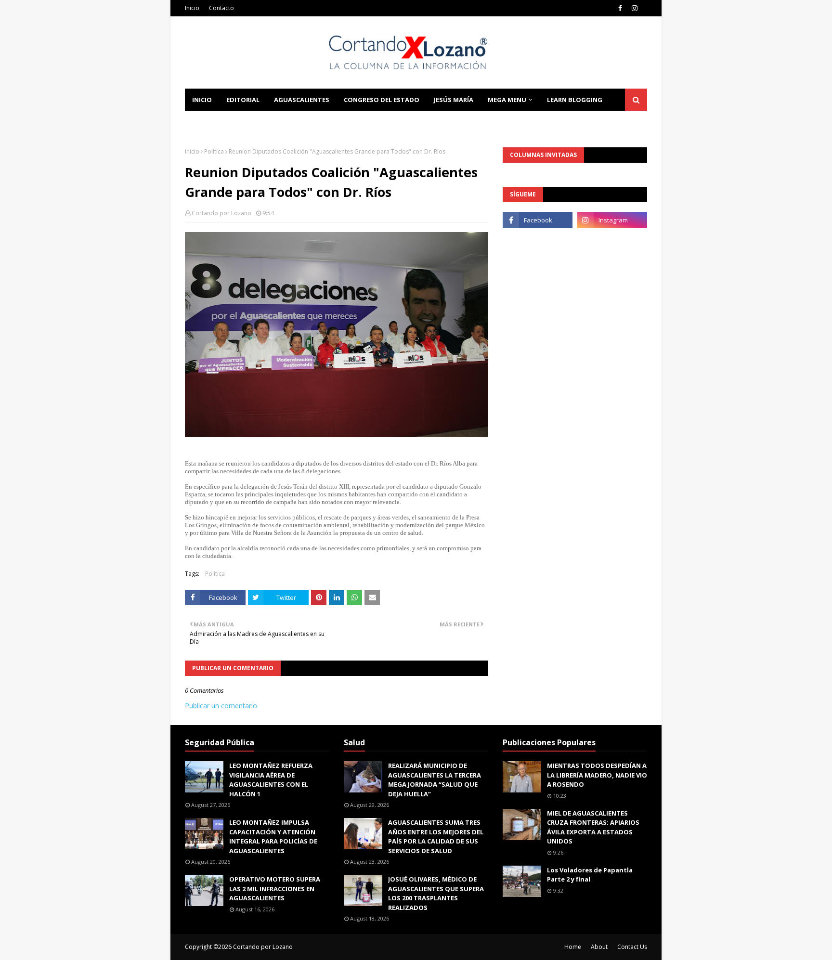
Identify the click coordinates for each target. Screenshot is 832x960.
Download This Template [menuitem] (315, 121)
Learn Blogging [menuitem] (574, 99)
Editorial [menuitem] (243, 99)
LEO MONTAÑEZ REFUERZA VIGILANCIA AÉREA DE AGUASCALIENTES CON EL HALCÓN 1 (270, 779)
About (599, 947)
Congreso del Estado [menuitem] (381, 99)
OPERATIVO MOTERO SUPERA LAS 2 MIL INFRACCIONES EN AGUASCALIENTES (274, 888)
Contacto (221, 8)
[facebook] (620, 8)
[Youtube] (537, 241)
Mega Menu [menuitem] (507, 99)
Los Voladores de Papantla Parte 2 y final (590, 875)
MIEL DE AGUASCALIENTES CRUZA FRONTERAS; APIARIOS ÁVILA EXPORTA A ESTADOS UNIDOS (593, 827)
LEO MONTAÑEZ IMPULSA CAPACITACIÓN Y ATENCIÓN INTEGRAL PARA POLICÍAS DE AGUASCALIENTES (273, 836)
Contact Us (632, 947)
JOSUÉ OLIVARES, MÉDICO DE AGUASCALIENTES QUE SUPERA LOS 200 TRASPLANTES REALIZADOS (436, 893)
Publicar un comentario (221, 705)
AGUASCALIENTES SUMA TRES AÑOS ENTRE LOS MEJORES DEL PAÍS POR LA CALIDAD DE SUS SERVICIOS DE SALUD (435, 836)
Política (214, 151)
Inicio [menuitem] (202, 99)
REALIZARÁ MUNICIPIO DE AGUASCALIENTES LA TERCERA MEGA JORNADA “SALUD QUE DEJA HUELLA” (434, 779)
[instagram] (634, 8)
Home (572, 947)
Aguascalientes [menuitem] (301, 99)
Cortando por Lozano (221, 213)
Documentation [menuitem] (221, 121)
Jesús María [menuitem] (453, 99)
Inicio (192, 8)
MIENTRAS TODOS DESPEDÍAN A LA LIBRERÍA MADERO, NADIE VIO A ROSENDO (597, 775)
